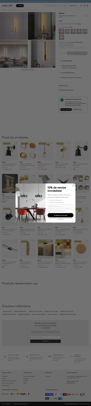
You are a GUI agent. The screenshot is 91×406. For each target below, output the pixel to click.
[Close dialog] (74, 185)
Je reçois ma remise (60, 215)
